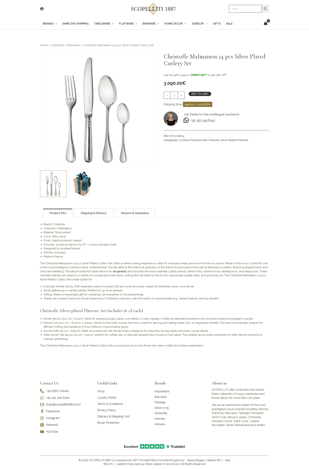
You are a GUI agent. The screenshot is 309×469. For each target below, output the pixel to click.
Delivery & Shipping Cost (113, 416)
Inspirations (162, 391)
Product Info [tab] (57, 213)
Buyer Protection (108, 422)
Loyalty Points (106, 397)
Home (44, 45)
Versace (159, 424)
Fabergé (159, 402)
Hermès (159, 418)
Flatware (214, 140)
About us (219, 383)
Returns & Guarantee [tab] (135, 213)
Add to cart (200, 93)
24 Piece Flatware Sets (193, 140)
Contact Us (49, 383)
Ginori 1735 (161, 408)
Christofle (57, 45)
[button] (55, 23)
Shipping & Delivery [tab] (94, 213)
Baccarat (160, 397)
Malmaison (74, 45)
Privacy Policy (106, 410)
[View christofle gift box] (82, 184)
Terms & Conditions (110, 404)
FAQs (101, 391)
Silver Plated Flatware (234, 140)
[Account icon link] (42, 9)
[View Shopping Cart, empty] (265, 23)
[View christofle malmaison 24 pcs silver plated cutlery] (53, 184)
